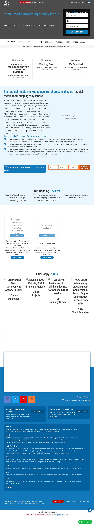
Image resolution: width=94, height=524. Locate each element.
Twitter (15, 401)
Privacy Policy (84, 501)
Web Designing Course (13, 481)
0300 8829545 (17, 342)
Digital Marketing (37, 47)
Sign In (83, 2)
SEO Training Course (43, 481)
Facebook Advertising (12, 453)
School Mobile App (76, 475)
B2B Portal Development (52, 438)
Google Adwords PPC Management (62, 451)
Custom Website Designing (50, 431)
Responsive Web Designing (31, 431)
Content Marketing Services (61, 453)
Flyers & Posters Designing (77, 459)
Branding (9, 487)
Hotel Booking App (46, 475)
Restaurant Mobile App (61, 475)
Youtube (24, 401)
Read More (17, 257)
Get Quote (37, 411)
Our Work (34, 2)
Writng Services (45, 453)
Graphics (9, 457)
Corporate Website (12, 429)
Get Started (77, 32)
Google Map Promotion (42, 451)
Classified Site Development (15, 440)
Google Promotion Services (30, 453)
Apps (7, 472)
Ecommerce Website (26, 429)
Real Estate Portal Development (16, 442)
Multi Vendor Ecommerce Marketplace (47, 429)
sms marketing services (13, 483)
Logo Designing (10, 459)
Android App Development (14, 475)
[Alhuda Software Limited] (10, 2)
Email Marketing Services (13, 451)
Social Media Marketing (37, 449)
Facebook (7, 401)
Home (27, 47)
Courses (8, 478)
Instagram (31, 401)
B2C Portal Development (69, 438)
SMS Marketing (28, 451)
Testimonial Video (50, 468)
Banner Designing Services (38, 462)
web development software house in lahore (66, 481)
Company (40, 2)
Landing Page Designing (69, 429)
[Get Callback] (90, 510)
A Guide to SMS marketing (46, 243)
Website (8, 426)
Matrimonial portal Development (38, 442)
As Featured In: (10, 42)
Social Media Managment (55, 449)
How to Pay (58, 501)
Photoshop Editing (54, 462)
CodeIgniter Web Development (32, 438)
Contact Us (40, 167)
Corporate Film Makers (13, 468)
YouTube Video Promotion (73, 449)
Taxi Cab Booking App (31, 475)
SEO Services (10, 449)
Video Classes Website (58, 442)
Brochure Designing (23, 459)
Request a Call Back (84, 167)
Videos (8, 465)
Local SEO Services (22, 449)
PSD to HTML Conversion (13, 431)
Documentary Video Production (32, 468)
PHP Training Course (28, 481)
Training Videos (76, 468)
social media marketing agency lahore (57, 47)
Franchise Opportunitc (25, 2)
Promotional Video (63, 468)
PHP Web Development (13, 438)
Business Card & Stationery (58, 459)
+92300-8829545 (76, 2)
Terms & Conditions (72, 501)
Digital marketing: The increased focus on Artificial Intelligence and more (17, 243)
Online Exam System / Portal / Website (55, 440)
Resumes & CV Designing (40, 459)
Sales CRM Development (33, 440)
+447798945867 (43, 341)
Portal (8, 435)
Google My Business (61, 515)
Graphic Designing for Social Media (17, 462)
